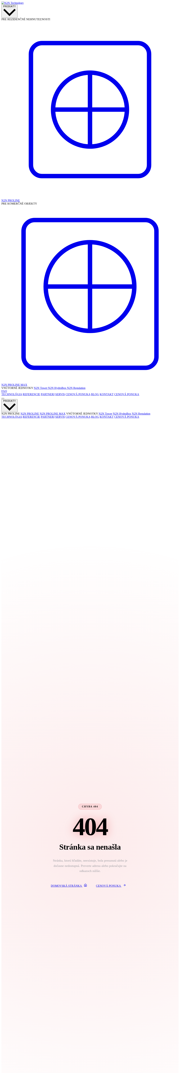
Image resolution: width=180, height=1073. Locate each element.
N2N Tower (41, 387)
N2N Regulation (76, 387)
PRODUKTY (9, 6)
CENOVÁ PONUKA (78, 394)
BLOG (95, 394)
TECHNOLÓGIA (11, 394)
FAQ (4, 391)
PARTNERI (47, 394)
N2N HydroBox (57, 387)
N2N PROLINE (30, 413)
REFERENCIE (31, 394)
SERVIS (60, 394)
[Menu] (2, 398)
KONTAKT (107, 394)
